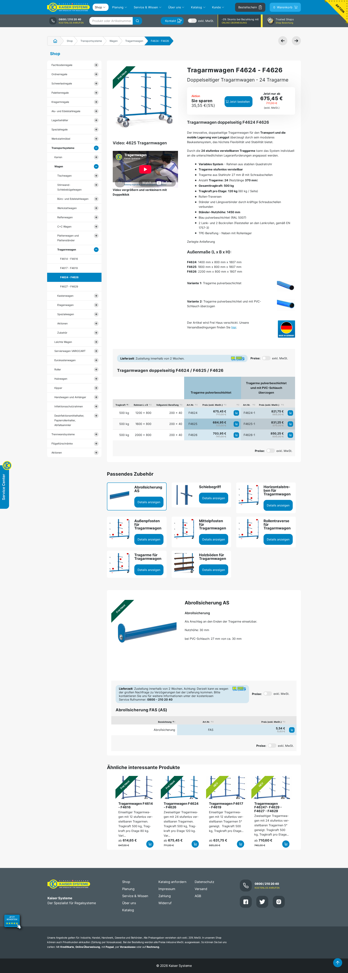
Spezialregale (59, 129)
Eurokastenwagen (65, 360)
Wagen (113, 40)
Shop (70, 40)
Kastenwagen (65, 295)
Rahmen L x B (141, 405)
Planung (128, 889)
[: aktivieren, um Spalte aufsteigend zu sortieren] (234, 403)
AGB (198, 896)
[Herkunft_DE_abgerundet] (286, 329)
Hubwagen (60, 378)
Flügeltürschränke (62, 443)
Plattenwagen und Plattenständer (68, 238)
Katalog (128, 910)
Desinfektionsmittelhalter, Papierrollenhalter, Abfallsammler (69, 420)
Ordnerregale (59, 74)
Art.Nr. (190, 405)
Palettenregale (60, 92)
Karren (58, 157)
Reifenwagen (65, 217)
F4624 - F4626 (69, 277)
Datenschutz (204, 882)
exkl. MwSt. (206, 21)
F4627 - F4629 (69, 286)
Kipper (58, 387)
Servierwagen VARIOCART (70, 350)
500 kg (124, 413)
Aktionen (62, 323)
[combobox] (115, 21)
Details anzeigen (149, 502)
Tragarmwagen (134, 40)
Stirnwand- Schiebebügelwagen (69, 187)
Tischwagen (64, 175)
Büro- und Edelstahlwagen (72, 198)
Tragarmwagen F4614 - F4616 (135, 805)
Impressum (166, 889)
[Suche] (137, 21)
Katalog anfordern (172, 882)
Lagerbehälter (59, 120)
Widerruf (165, 903)
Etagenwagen (65, 304)
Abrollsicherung (164, 730)
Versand (201, 889)
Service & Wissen (135, 896)
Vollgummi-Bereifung (167, 405)
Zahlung (164, 896)
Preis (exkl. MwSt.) (212, 405)
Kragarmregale (60, 101)
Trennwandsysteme (63, 434)
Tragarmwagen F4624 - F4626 (181, 805)
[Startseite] (53, 41)
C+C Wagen (64, 226)
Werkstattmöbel (60, 138)
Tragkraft (120, 405)
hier (233, 327)
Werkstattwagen (67, 208)
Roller (57, 369)
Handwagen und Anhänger (70, 397)
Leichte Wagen (63, 341)
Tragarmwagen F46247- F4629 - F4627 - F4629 (268, 807)
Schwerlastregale (61, 83)
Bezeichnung (165, 722)
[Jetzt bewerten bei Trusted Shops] (13, 922)
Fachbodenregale (61, 64)
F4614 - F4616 (69, 258)
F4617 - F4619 (69, 268)
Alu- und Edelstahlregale (65, 111)
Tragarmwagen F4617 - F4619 (226, 805)
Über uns (129, 903)
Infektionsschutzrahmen (68, 406)
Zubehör (62, 332)
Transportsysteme (91, 40)
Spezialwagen (65, 314)
